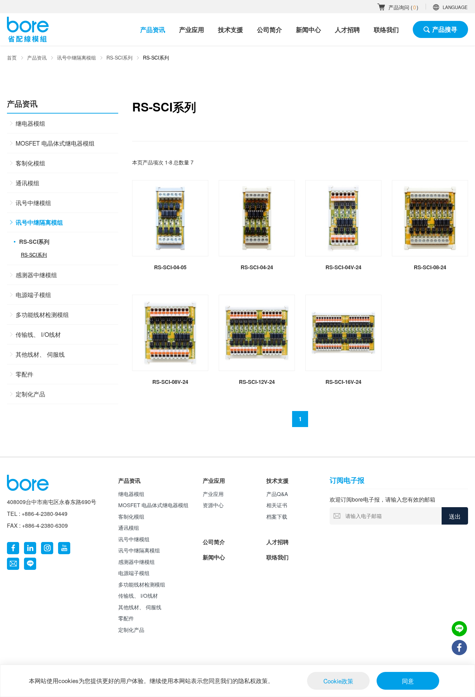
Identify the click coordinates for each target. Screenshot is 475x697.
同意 (408, 680)
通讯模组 (27, 182)
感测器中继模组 (36, 274)
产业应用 (191, 29)
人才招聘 (347, 29)
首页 (12, 57)
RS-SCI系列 (119, 57)
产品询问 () (403, 7)
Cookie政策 (338, 680)
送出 (455, 516)
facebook (13, 548)
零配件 (24, 374)
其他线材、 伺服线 (40, 354)
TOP (459, 667)
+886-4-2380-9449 (44, 514)
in (30, 548)
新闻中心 (308, 29)
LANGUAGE (455, 7)
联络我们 (386, 29)
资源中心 (213, 505)
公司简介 (269, 29)
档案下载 (276, 516)
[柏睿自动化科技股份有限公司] (28, 29)
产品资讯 (152, 29)
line (30, 564)
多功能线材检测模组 (42, 314)
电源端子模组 (33, 294)
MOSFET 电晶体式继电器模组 (55, 143)
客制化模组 (30, 162)
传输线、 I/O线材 (38, 334)
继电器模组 (30, 123)
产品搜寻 (444, 29)
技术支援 (230, 29)
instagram (47, 548)
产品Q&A (277, 493)
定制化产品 (30, 393)
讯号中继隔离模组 (76, 57)
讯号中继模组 (33, 202)
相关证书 (276, 505)
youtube (64, 548)
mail (13, 564)
